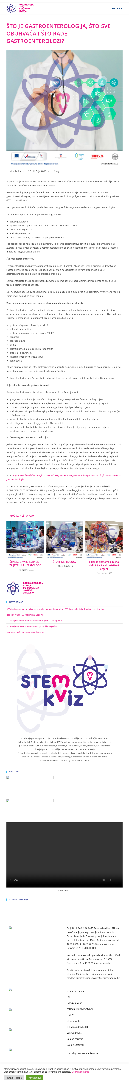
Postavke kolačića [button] (14, 1077)
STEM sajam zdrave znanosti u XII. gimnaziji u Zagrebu (31, 626)
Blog (56, 171)
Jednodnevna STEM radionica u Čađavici (25, 631)
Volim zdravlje (74, 1032)
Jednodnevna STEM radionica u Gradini (24, 614)
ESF (68, 996)
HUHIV (70, 1014)
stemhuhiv (15, 171)
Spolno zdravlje (75, 1038)
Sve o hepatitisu (75, 1044)
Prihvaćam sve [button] (34, 1077)
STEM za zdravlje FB (77, 1026)
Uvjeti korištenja (75, 990)
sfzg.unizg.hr (74, 1020)
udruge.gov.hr (74, 1002)
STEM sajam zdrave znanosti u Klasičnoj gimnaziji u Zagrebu (34, 620)
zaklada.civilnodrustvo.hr (80, 1008)
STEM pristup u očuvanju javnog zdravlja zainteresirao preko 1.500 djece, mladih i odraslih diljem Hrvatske (55, 609)
